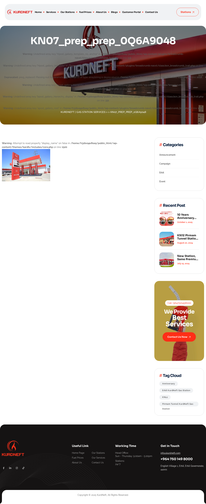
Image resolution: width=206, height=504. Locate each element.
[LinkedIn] (10, 468)
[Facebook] (3, 468)
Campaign (164, 163)
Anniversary (168, 383)
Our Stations (68, 12)
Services (51, 12)
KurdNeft (102, 495)
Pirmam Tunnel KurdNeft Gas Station (177, 404)
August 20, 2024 (185, 243)
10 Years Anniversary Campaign (185, 216)
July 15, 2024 (183, 263)
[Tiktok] (23, 468)
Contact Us (151, 12)
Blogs (114, 12)
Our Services (98, 457)
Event (162, 181)
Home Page (78, 453)
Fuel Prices (85, 12)
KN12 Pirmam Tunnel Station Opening (187, 237)
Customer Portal (131, 12)
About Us (101, 12)
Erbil (161, 172)
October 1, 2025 (184, 222)
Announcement (167, 155)
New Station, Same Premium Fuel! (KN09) (188, 257)
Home (38, 12)
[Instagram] (17, 468)
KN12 (165, 397)
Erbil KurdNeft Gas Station (176, 390)
